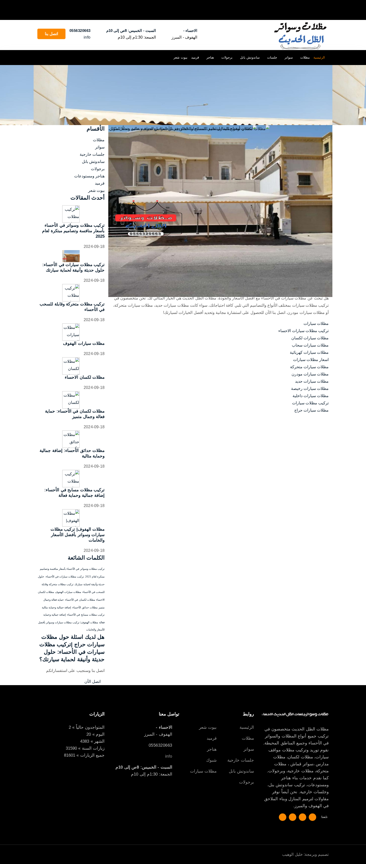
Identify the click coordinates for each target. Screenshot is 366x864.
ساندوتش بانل (250, 57)
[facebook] (72, 57)
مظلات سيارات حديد (312, 381)
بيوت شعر (180, 57)
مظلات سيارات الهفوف (84, 343)
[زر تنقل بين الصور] (327, 10)
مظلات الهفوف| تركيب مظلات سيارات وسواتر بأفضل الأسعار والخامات (78, 535)
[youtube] (42, 57)
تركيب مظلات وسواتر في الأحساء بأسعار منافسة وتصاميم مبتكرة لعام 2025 (73, 231)
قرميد (195, 57)
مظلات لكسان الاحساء (85, 377)
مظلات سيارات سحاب (310, 345)
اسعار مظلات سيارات (311, 360)
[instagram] (52, 57)
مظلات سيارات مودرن (310, 374)
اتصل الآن (92, 681)
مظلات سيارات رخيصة (310, 388)
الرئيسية (319, 57)
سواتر (289, 57)
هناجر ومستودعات (89, 176)
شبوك (211, 760)
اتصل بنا (51, 34)
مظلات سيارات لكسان (310, 338)
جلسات (272, 57)
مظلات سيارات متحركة (309, 367)
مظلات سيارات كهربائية (309, 352)
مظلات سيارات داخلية (311, 396)
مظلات (305, 57)
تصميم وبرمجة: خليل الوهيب (305, 854)
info (87, 37)
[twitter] (62, 57)
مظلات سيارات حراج (311, 410)
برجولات (227, 57)
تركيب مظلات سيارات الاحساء (303, 331)
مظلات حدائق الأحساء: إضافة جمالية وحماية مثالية (70, 607)
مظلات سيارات (316, 323)
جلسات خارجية (92, 154)
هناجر (210, 57)
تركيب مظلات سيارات (310, 403)
